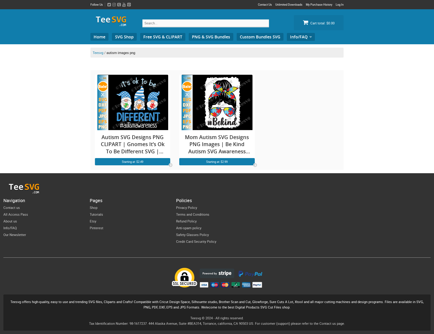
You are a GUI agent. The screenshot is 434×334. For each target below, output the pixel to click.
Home (99, 37)
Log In (340, 4)
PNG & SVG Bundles (211, 37)
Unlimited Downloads (288, 4)
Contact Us (265, 4)
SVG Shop (124, 37)
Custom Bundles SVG (260, 37)
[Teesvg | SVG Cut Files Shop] (113, 24)
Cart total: (322, 23)
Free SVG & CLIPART (162, 37)
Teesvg (98, 52)
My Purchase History (319, 4)
